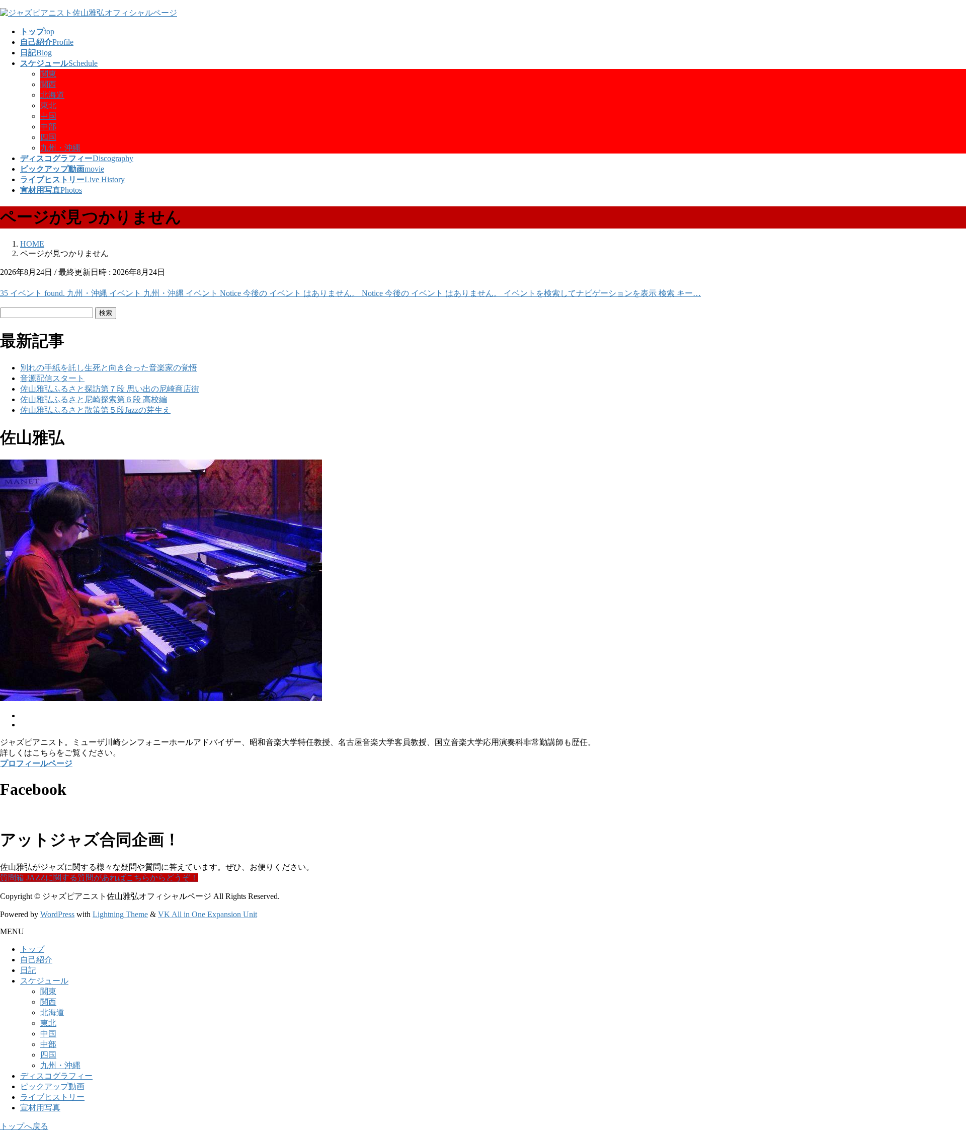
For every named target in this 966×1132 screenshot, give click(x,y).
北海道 (52, 95)
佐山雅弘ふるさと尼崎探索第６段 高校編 (93, 399)
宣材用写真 (40, 1107)
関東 (48, 73)
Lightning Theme (120, 914)
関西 (48, 84)
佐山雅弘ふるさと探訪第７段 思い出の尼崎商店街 (109, 389)
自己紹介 (36, 959)
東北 (48, 105)
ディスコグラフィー (56, 1076)
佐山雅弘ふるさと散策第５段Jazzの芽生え (95, 410)
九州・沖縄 (60, 147)
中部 (48, 126)
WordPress (57, 914)
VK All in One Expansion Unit (207, 914)
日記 (28, 970)
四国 (48, 137)
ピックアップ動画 (52, 1086)
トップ (32, 949)
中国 (48, 116)
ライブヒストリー (52, 1097)
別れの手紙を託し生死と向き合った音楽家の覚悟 (108, 367)
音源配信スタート (52, 378)
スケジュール (44, 980)
